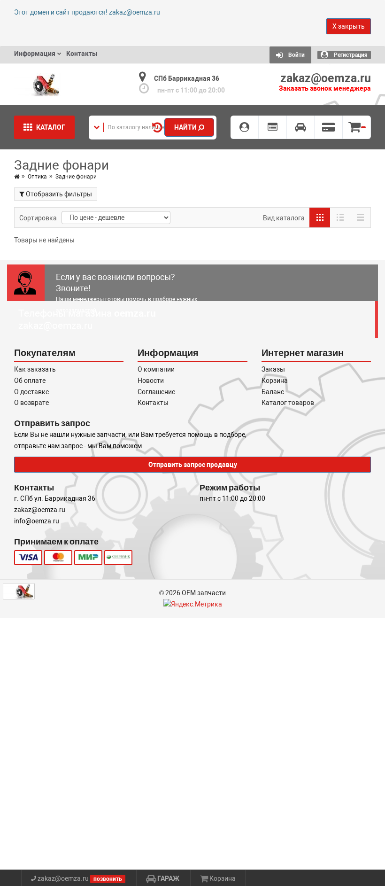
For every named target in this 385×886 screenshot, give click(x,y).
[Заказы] (273, 127)
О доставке (31, 392)
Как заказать (35, 369)
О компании (156, 369)
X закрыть (348, 26)
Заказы (273, 369)
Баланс (273, 392)
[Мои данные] (245, 127)
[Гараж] (301, 127)
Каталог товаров (288, 402)
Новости (151, 380)
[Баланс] (329, 127)
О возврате (31, 402)
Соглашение (156, 392)
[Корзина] (357, 127)
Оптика (37, 176)
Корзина (275, 380)
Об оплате (30, 380)
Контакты (153, 402)
